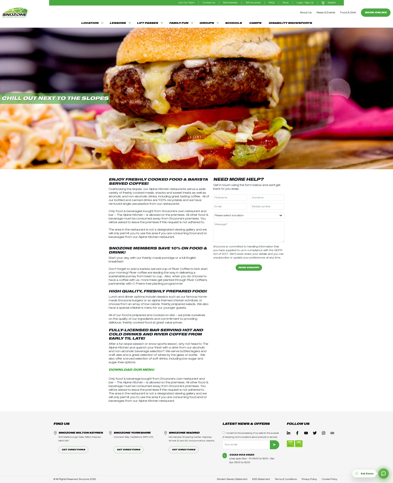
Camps (255, 23)
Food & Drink (348, 12)
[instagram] (323, 433)
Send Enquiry (248, 268)
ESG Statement (261, 479)
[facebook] (297, 433)
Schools (233, 23)
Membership (230, 3)
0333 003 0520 (241, 455)
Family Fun (178, 23)
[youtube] (306, 433)
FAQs (272, 3)
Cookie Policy (329, 479)
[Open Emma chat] (383, 473)
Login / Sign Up (305, 3)
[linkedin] (288, 433)
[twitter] (315, 433)
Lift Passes (147, 23)
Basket (331, 3)
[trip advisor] (332, 433)
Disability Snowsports (290, 23)
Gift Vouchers (253, 3)
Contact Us (208, 3)
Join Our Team (186, 3)
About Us (306, 12)
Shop (286, 3)
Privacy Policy (309, 479)
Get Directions (73, 450)
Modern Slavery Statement (232, 479)
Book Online (376, 12)
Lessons (118, 23)
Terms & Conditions (286, 479)
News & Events (326, 12)
